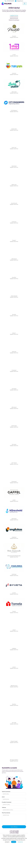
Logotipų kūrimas (14, 15)
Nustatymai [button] (20, 842)
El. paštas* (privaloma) (6, 802)
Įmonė (3, 796)
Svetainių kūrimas (14, 17)
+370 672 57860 (14, 833)
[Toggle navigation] (24, 3)
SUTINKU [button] (13, 841)
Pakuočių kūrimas (14, 18)
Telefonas (4, 807)
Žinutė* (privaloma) (6, 812)
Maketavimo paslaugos (14, 20)
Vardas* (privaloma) (6, 791)
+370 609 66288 (14, 831)
